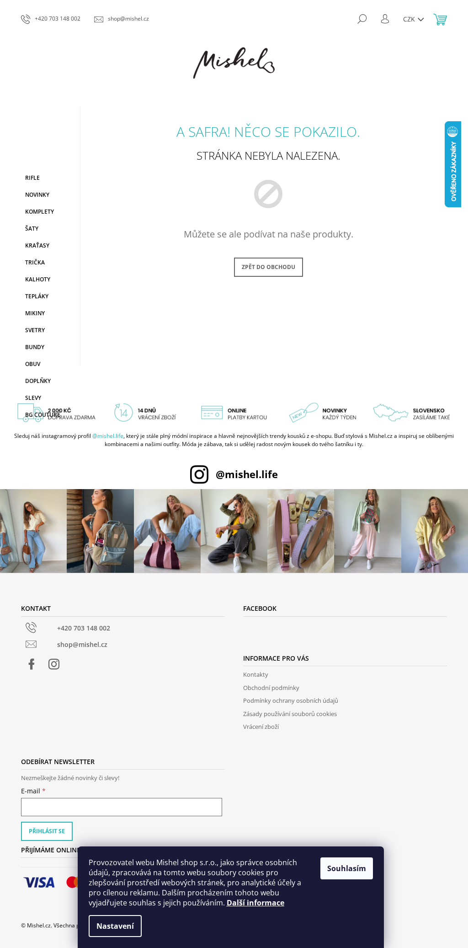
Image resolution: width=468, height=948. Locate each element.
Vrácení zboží (261, 726)
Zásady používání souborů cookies (290, 714)
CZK (410, 19)
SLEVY (33, 398)
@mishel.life (107, 436)
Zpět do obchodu (268, 267)
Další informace (255, 903)
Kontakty (255, 674)
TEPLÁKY (36, 296)
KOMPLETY (39, 211)
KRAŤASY (37, 245)
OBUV (32, 364)
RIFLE (32, 178)
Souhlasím (346, 868)
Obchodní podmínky (271, 688)
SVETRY (35, 330)
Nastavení (115, 926)
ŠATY (31, 228)
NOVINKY (37, 195)
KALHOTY (37, 279)
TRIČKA (35, 262)
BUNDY (34, 347)
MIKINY (35, 313)
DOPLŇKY (38, 381)
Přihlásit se (47, 831)
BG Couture (42, 415)
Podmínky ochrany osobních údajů (290, 700)
